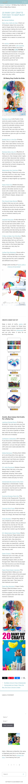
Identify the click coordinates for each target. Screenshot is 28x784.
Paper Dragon (6, 553)
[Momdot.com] (5, 2)
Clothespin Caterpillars (9, 438)
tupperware (19, 330)
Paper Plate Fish (7, 184)
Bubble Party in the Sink (9, 139)
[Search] (23, 774)
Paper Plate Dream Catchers (11, 570)
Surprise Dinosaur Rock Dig (10, 496)
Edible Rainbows (7, 453)
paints (21, 324)
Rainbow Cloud (7, 119)
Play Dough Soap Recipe (9, 201)
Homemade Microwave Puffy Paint (12, 482)
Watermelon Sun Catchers (10, 170)
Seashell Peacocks (8, 219)
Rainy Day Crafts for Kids (10, 23)
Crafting (7, 5)
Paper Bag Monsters (8, 586)
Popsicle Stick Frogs (8, 508)
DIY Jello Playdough (8, 467)
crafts (16, 49)
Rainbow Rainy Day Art (9, 152)
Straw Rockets (6, 518)
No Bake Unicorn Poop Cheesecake (15, 683)
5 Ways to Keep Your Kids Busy (11, 236)
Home (2, 5)
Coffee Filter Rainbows (9, 252)
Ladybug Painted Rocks (9, 422)
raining (7, 43)
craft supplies (20, 45)
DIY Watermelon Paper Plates (11, 533)
